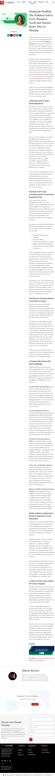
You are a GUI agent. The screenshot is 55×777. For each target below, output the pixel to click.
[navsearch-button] (53, 2)
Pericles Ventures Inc (6, 766)
